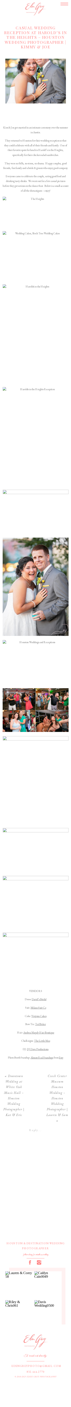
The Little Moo (42, 1041)
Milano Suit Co (38, 1008)
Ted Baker (40, 1024)
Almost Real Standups (42, 1057)
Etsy (61, 1057)
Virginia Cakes (39, 1016)
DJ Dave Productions (37, 1049)
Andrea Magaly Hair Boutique (38, 1032)
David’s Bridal (39, 999)
